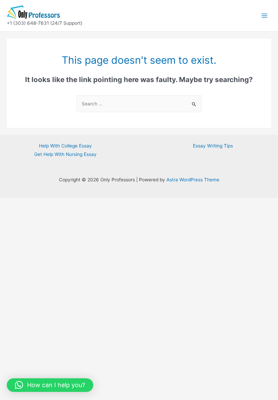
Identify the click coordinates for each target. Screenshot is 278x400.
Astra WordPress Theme (192, 179)
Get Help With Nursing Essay (65, 154)
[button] (50, 385)
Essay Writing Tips (213, 145)
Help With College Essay (65, 145)
